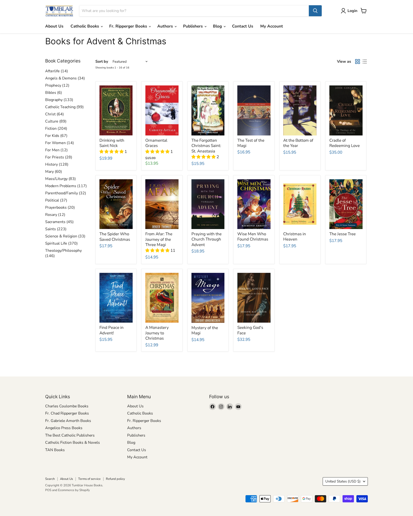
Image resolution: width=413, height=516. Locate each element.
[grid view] (357, 61)
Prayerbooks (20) (60, 207)
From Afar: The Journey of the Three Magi (158, 239)
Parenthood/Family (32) (65, 193)
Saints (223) (55, 229)
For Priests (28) (58, 157)
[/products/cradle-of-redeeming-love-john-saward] (346, 110)
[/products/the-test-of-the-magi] (254, 110)
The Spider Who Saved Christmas (114, 236)
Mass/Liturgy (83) (60, 178)
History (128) (56, 164)
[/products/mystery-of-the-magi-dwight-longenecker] (208, 298)
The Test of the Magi (250, 143)
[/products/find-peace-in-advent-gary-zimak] (116, 298)
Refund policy (115, 479)
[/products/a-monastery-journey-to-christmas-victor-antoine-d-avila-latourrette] (162, 298)
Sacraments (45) (59, 221)
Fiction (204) (56, 128)
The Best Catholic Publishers (70, 435)
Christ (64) (54, 114)
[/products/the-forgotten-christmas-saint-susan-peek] (208, 110)
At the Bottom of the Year (298, 143)
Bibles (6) (53, 92)
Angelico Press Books (63, 428)
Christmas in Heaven (294, 236)
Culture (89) (55, 121)
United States (343, 481)
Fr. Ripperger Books (128, 26)
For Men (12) (56, 150)
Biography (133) (59, 99)
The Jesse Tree (342, 234)
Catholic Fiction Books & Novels (72, 442)
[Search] (315, 10)
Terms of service (89, 479)
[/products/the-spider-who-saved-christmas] (116, 204)
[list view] (364, 61)
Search (50, 479)
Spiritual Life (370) (61, 243)
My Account (271, 26)
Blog (218, 26)
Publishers (193, 26)
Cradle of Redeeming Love (344, 143)
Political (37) (56, 200)
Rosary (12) (55, 214)
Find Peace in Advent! (111, 330)
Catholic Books (85, 26)
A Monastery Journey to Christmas (157, 333)
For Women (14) (59, 143)
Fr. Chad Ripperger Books (67, 413)
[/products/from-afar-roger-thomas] (162, 204)
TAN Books (55, 450)
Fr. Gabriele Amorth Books (68, 420)
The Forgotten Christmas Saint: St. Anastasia (206, 146)
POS (48, 490)
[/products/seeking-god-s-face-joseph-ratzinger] (254, 298)
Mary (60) (53, 171)
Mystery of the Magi (204, 330)
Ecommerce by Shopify (74, 490)
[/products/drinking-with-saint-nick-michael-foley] (116, 110)
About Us (54, 26)
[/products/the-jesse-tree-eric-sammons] (346, 204)
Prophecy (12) (57, 85)
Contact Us (242, 26)
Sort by (101, 61)
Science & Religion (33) (65, 236)
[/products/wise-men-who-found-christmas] (254, 204)
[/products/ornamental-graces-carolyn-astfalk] (162, 110)
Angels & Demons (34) (65, 78)
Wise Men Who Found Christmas (252, 236)
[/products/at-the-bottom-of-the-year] (299, 110)
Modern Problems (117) (66, 186)
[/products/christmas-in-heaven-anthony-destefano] (299, 204)
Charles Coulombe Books (66, 406)
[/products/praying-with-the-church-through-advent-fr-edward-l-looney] (208, 204)
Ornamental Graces (156, 143)
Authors (165, 26)
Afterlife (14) (56, 71)
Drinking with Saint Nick (111, 143)
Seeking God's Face (250, 330)
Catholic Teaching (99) (64, 107)
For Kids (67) (56, 135)
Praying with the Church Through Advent (206, 239)
